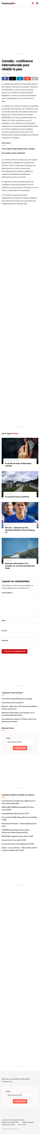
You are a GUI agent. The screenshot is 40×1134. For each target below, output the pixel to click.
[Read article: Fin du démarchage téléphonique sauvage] (20, 451)
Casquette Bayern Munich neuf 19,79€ (15, 813)
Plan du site (22, 1124)
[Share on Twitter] (12, 78)
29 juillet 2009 (6, 74)
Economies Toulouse (12, 460)
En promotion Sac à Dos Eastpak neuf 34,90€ (18, 844)
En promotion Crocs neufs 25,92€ (14, 840)
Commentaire (7, 593)
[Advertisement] (20, 29)
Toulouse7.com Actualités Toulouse (13, 1120)
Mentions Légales (28, 1122)
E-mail (5, 631)
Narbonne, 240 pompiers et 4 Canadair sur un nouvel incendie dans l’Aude (20, 565)
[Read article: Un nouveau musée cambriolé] (20, 484)
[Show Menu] (33, 3)
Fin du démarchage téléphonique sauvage (18, 149)
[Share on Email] (27, 78)
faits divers (9, 494)
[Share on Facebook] (5, 78)
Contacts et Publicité (8, 1124)
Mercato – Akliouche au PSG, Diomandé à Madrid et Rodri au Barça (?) (20, 530)
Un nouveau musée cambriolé (13, 153)
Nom (4, 621)
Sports (7, 524)
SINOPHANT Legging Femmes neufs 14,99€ (17, 836)
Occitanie (8, 560)
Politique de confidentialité (10, 1122)
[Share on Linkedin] (20, 78)
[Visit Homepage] (9, 3)
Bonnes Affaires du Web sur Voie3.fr (19, 795)
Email (8, 738)
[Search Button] (37, 3)
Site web (5, 640)
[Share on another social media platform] (34, 78)
